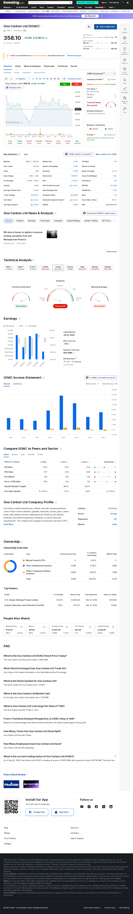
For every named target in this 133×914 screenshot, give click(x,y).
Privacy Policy (110, 908)
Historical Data (39, 73)
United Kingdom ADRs (70, 11)
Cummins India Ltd (59, 626)
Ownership (26, 73)
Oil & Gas (112, 508)
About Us (74, 828)
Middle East (104, 11)
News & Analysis (32, 66)
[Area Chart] (11, 78)
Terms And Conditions (91, 908)
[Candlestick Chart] (6, 78)
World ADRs (55, 11)
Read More (9, 524)
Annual (7, 384)
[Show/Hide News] (64, 78)
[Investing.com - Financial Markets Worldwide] (14, 2)
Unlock (44, 491)
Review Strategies (74, 56)
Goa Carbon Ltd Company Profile (29, 502)
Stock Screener (20, 11)
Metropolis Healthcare (14, 626)
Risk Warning (124, 908)
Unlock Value (109, 37)
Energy (114, 514)
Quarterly (17, 384)
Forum (74, 66)
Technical (62, 66)
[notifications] (122, 2)
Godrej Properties (104, 626)
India (114, 524)
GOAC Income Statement (22, 377)
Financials (49, 66)
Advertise (75, 833)
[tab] (9, 268)
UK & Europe (93, 11)
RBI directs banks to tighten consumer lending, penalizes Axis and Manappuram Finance (23, 236)
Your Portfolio (10, 838)
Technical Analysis (18, 260)
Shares (8, 11)
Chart (18, 66)
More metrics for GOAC (106, 154)
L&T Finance (79, 626)
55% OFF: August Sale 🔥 (87, 3)
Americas (83, 11)
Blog (6, 828)
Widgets (7, 844)
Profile (16, 73)
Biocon (31, 626)
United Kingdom (33, 11)
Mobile (7, 833)
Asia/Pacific (115, 11)
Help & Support (77, 838)
